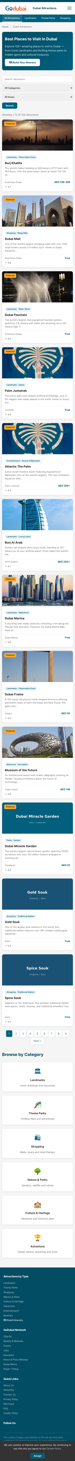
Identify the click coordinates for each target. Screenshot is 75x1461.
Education (8, 1355)
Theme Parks (48, 18)
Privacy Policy (10, 1399)
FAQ (5, 1408)
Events (7, 1345)
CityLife (7, 1336)
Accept (37, 1456)
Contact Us (9, 1394)
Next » (37, 1040)
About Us (8, 1385)
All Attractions (12, 18)
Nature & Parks (11, 1297)
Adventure (9, 1306)
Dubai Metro (10, 1364)
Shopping (65, 18)
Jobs (6, 1350)
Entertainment (11, 1310)
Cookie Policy (10, 1413)
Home (5, 26)
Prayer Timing (10, 1369)
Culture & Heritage (13, 1301)
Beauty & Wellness (13, 1341)
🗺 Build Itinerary (13, 1320)
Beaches (8, 1315)
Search (10, 105)
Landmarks (30, 18)
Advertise (8, 1389)
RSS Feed (8, 1403)
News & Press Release (15, 1359)
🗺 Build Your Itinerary (22, 62)
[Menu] (69, 8)
